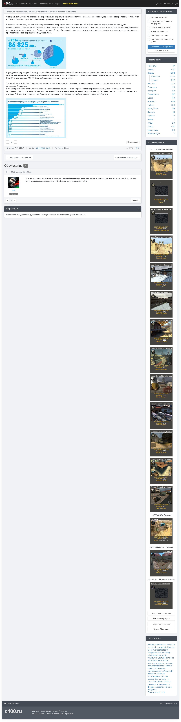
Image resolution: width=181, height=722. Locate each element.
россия (165, 676)
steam (165, 650)
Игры (150, 123)
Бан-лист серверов (161, 618)
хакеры (168, 687)
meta (150, 650)
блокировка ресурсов (158, 660)
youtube (161, 658)
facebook (152, 647)
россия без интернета (158, 679)
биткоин (170, 658)
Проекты (33, 3)
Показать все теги (156, 692)
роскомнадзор (154, 676)
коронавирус (160, 668)
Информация (154, 134)
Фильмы (151, 112)
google (160, 647)
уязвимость (164, 684)
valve (158, 652)
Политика (152, 87)
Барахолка (153, 130)
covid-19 (171, 645)
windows (152, 655)
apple (157, 645)
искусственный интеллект (160, 666)
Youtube (151, 84)
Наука (150, 69)
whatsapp (166, 652)
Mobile (151, 105)
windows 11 (152, 658)
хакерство (159, 687)
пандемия (152, 674)
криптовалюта (154, 671)
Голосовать (155, 46)
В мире (154, 80)
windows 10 (161, 655)
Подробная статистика (161, 613)
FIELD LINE (19, 148)
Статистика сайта (169, 704)
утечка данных (164, 682)
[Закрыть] (138, 209)
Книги (150, 119)
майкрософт (167, 671)
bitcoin (163, 645)
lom (13, 190)
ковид (150, 668)
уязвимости (153, 684)
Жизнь (66, 148)
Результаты (168, 46)
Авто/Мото (153, 109)
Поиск (159, 3)
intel (166, 647)
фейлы (151, 687)
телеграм (152, 682)
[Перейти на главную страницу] (90, 3)
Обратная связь (12, 704)
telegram (152, 652)
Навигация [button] (20, 3)
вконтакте (152, 663)
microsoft (157, 650)
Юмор (150, 126)
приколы (161, 674)
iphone (171, 647)
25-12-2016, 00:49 (43, 148)
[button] (71, 3)
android (151, 645)
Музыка (151, 116)
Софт (150, 98)
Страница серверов (161, 623)
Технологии (153, 94)
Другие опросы (161, 50)
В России (155, 76)
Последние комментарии (50, 3)
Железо (151, 101)
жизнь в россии (165, 663)
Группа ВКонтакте (161, 629)
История (152, 91)
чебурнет (152, 690)
